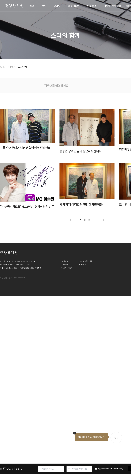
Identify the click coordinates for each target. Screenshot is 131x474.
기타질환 (108, 6)
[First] (71, 220)
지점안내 (64, 264)
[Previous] (75, 220)
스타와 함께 (22, 66)
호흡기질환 (73, 6)
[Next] (99, 220)
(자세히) (120, 468)
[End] (103, 220)
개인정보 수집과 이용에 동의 (110, 468)
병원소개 (64, 261)
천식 (44, 6)
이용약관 (82, 264)
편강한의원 (117, 5)
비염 (31, 6)
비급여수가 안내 (67, 268)
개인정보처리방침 (86, 261)
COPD (57, 6)
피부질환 (91, 6)
